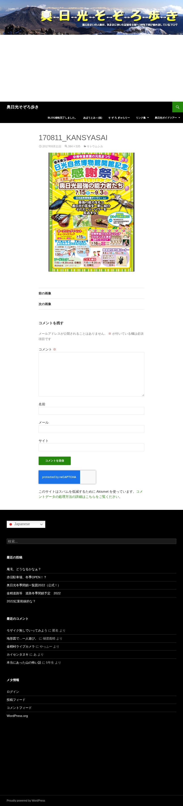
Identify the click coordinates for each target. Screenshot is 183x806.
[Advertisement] (91, 68)
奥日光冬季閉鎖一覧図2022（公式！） (34, 585)
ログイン (13, 691)
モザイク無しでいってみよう (27, 630)
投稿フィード (16, 699)
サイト (44, 441)
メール (44, 422)
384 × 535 (74, 146)
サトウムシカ (95, 146)
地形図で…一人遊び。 (22, 638)
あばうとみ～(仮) (92, 117)
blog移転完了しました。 (62, 117)
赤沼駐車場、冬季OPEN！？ (27, 577)
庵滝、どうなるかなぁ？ (24, 569)
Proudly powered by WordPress (26, 800)
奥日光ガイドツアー (166, 117)
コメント (47, 349)
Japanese (21, 524)
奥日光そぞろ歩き (23, 107)
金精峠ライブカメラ (21, 646)
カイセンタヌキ (18, 654)
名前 (42, 404)
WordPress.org (17, 716)
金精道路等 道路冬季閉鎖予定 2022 (34, 593)
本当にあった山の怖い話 (24, 662)
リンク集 (141, 117)
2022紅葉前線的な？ (21, 601)
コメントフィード (19, 708)
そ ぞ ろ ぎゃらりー (119, 117)
